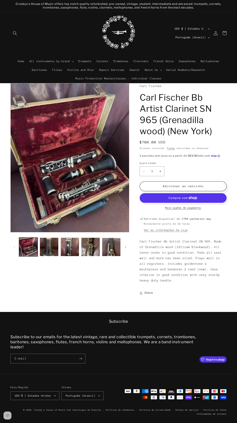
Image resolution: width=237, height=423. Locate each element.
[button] (15, 33)
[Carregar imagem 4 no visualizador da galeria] (90, 247)
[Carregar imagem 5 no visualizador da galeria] (111, 247)
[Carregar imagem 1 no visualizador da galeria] (28, 247)
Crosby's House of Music (49, 410)
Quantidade (148, 163)
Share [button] (149, 292)
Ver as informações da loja (166, 230)
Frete (171, 148)
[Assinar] (80, 358)
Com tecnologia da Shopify (84, 410)
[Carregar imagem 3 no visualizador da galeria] (70, 247)
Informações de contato (212, 414)
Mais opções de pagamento (183, 207)
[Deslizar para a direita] (125, 247)
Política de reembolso (120, 410)
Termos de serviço (186, 410)
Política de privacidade (155, 410)
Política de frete (215, 410)
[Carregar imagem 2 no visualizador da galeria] (49, 247)
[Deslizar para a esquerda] (14, 247)
